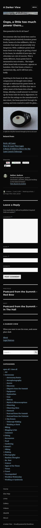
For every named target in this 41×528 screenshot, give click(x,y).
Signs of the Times (12, 466)
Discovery (10, 386)
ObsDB (6, 513)
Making (8, 452)
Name (6, 247)
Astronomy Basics (14, 378)
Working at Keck (28, 191)
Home (5, 489)
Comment (7, 217)
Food (7, 441)
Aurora (9, 383)
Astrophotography (14, 380)
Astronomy (9, 375)
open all (6, 369)
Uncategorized (11, 474)
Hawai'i (8, 447)
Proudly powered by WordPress (24, 524)
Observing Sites (13, 408)
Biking (7, 427)
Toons (7, 469)
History (10, 400)
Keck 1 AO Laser (9, 143)
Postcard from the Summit (17, 413)
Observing (11, 405)
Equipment (11, 391)
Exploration (11, 394)
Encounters (9, 438)
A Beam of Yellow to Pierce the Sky (16, 149)
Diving (7, 435)
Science (8, 463)
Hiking (7, 449)
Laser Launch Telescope (12, 151)
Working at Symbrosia (14, 480)
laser (14, 193)
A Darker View (12, 7)
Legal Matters (8, 340)
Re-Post (8, 460)
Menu (34, 7)
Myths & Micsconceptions (17, 402)
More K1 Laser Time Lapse (13, 146)
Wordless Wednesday (13, 477)
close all (14, 369)
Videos (6, 508)
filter (10, 193)
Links (5, 499)
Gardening (9, 444)
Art (6, 372)
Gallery (6, 503)
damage (6, 193)
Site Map (6, 494)
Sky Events (11, 419)
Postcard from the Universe (17, 416)
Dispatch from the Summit (17, 389)
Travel (7, 471)
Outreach (10, 411)
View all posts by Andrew (18, 184)
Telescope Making (14, 422)
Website (6, 266)
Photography (10, 455)
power (19, 193)
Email (6, 256)
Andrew (8, 191)
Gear (8, 397)
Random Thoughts (12, 458)
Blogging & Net (11, 430)
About (5, 337)
